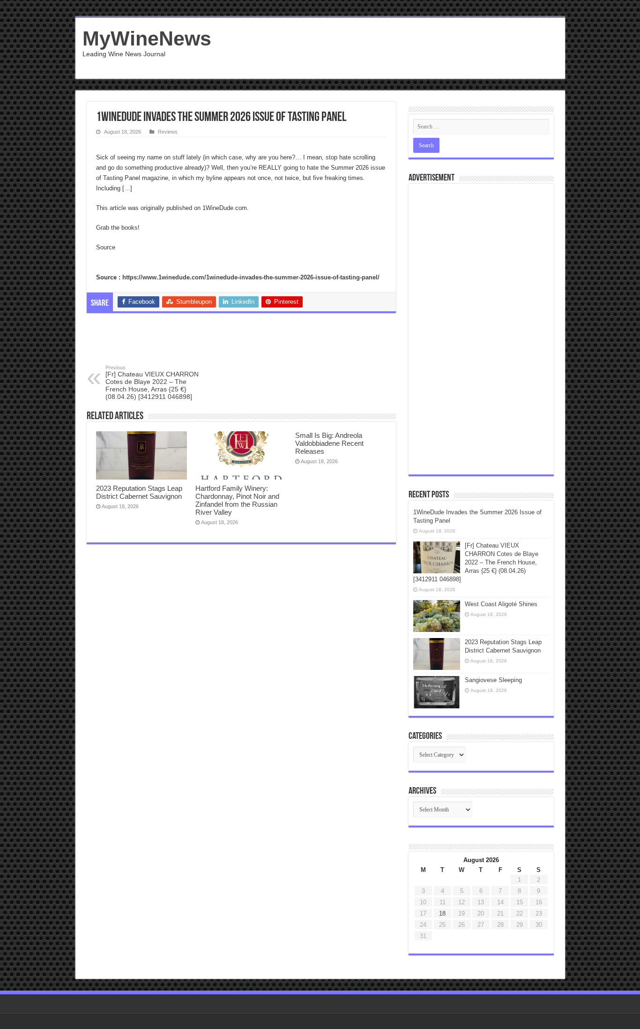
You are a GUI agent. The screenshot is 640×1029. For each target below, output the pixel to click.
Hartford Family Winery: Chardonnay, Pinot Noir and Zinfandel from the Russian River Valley (237, 500)
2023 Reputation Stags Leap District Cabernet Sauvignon (139, 492)
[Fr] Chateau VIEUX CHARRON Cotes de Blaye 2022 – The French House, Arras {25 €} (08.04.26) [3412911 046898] (152, 382)
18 (442, 913)
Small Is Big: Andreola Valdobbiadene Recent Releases (329, 443)
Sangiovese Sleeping (493, 679)
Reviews (168, 132)
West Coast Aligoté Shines (501, 604)
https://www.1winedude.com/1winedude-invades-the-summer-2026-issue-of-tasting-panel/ (251, 277)
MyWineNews (146, 38)
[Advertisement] (387, 48)
